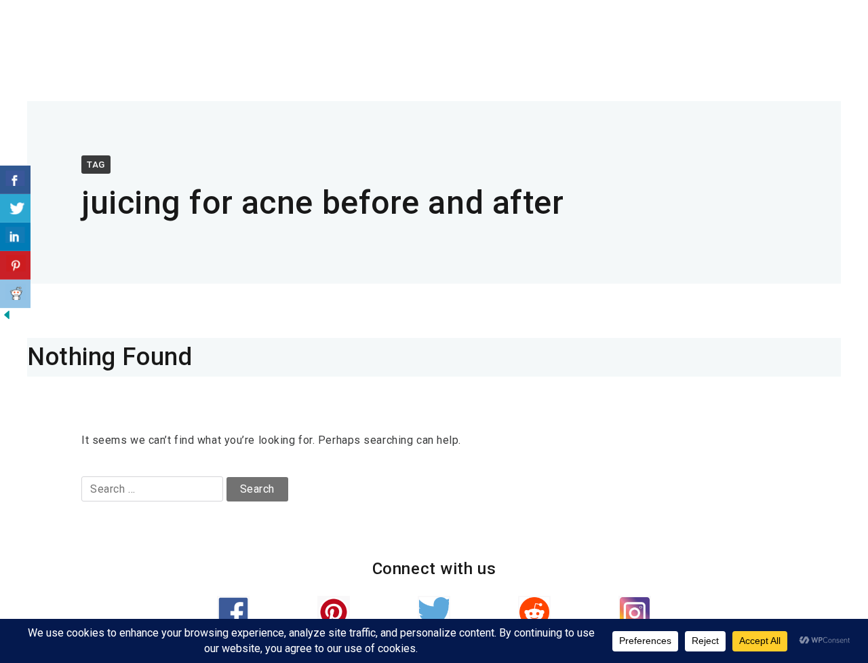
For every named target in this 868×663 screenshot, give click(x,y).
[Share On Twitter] (15, 208)
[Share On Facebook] (15, 180)
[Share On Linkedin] (15, 237)
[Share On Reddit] (15, 294)
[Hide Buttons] (7, 317)
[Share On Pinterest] (15, 265)
